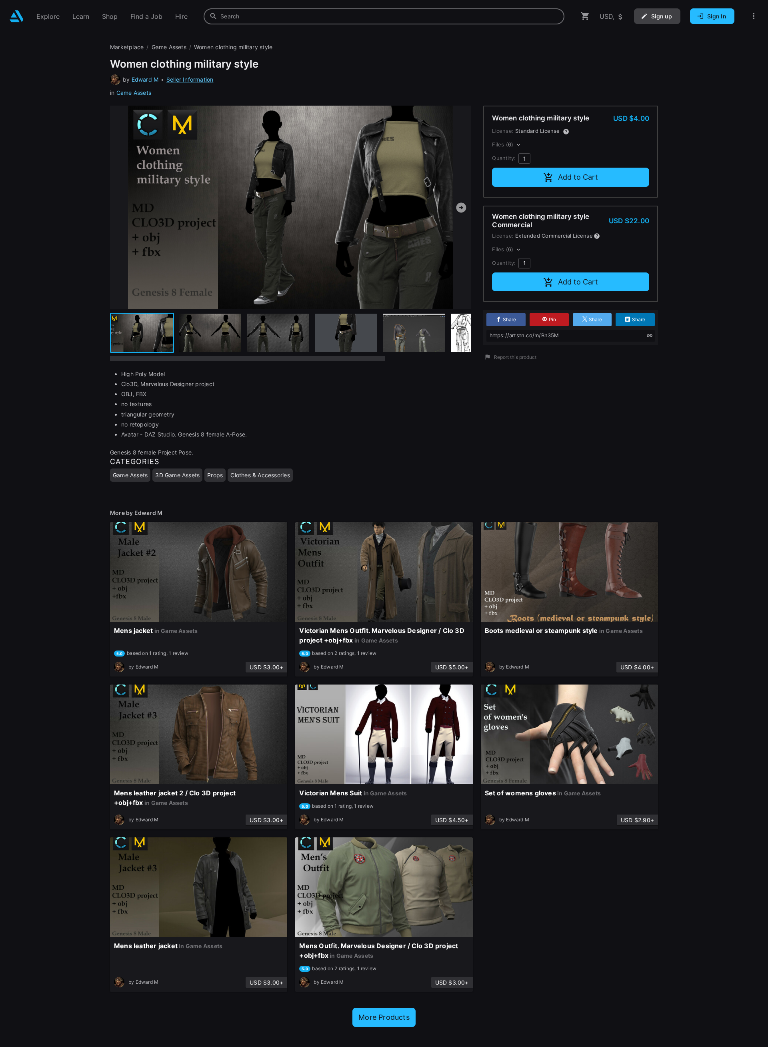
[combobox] (384, 16)
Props (215, 475)
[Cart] (585, 16)
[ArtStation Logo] (17, 16)
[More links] (753, 16)
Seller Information (190, 79)
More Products (384, 1017)
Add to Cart (578, 177)
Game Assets (133, 92)
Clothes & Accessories (260, 475)
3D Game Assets (177, 475)
